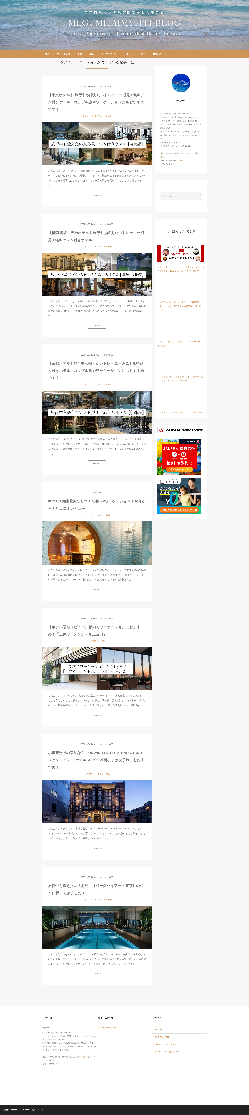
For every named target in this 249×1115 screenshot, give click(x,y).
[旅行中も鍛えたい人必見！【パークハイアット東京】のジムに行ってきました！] (97, 927)
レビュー (129, 54)
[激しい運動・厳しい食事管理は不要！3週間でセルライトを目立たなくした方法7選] (180, 363)
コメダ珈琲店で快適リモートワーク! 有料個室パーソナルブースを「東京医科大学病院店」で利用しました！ (180, 306)
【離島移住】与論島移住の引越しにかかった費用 (179, 412)
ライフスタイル (109, 54)
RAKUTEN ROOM (162, 1037)
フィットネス (63, 54)
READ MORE (97, 195)
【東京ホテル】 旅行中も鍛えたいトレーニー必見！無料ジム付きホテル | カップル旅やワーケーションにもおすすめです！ (96, 102)
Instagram (158, 1030)
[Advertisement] (179, 1077)
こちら (163, 157)
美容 (91, 54)
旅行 (143, 54)
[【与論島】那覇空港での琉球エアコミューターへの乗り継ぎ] (180, 328)
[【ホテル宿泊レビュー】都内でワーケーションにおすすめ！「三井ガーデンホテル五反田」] (97, 668)
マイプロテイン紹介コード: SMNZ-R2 (169, 1052)
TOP (47, 54)
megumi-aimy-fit (17, 1110)
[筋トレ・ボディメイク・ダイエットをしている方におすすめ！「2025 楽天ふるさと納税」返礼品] (180, 253)
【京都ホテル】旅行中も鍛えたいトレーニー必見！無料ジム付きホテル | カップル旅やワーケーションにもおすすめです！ (96, 370)
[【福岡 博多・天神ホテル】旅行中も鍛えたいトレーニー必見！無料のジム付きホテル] (97, 274)
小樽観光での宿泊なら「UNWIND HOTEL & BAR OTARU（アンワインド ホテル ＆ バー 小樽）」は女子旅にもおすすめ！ (96, 760)
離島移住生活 (160, 54)
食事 (80, 54)
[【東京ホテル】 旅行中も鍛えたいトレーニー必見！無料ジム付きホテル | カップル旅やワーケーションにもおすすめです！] (97, 143)
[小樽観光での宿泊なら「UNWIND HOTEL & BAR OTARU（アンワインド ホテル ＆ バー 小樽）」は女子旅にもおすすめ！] (97, 801)
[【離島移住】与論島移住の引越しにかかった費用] (180, 398)
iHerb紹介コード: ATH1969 (165, 1044)
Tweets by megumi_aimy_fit (108, 1028)
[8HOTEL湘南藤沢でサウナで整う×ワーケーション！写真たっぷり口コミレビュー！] (97, 543)
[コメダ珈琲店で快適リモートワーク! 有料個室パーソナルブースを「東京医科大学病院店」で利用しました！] (180, 288)
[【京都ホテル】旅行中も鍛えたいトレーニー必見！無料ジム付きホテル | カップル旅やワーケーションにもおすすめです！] (97, 412)
